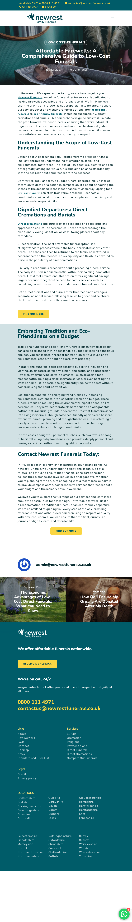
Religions (73, 742)
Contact (23, 746)
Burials (71, 734)
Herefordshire (88, 806)
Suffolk (53, 856)
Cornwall (24, 818)
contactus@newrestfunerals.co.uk (59, 708)
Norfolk (23, 848)
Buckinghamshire (29, 806)
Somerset (54, 848)
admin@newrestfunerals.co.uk (63, 564)
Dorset (53, 810)
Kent (82, 814)
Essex (52, 818)
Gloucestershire (90, 797)
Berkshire (24, 802)
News (21, 754)
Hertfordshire (88, 810)
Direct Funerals (77, 750)
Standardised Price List (33, 758)
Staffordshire (57, 852)
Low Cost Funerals (65, 42)
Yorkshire (85, 856)
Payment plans (77, 746)
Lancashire (86, 818)
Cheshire (24, 814)
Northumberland (29, 856)
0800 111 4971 (36, 702)
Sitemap (23, 750)
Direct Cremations (79, 754)
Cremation (74, 738)
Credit (22, 774)
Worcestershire (89, 852)
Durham (53, 814)
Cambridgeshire (28, 810)
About (22, 734)
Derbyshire (55, 802)
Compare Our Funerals (82, 758)
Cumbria (54, 797)
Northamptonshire (30, 852)
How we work (26, 738)
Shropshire (55, 844)
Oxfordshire (56, 840)
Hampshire (86, 802)
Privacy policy (27, 778)
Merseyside (25, 844)
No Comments (78, 69)
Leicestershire (27, 836)
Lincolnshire (26, 840)
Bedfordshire (26, 798)
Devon (52, 806)
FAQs (21, 742)
